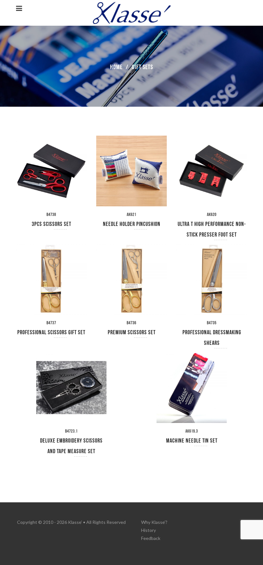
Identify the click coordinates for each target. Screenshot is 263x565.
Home (116, 67)
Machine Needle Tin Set (191, 440)
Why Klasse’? (154, 522)
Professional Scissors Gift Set (51, 332)
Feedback (150, 538)
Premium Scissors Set (132, 332)
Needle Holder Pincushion (131, 224)
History (148, 530)
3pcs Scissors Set (51, 224)
